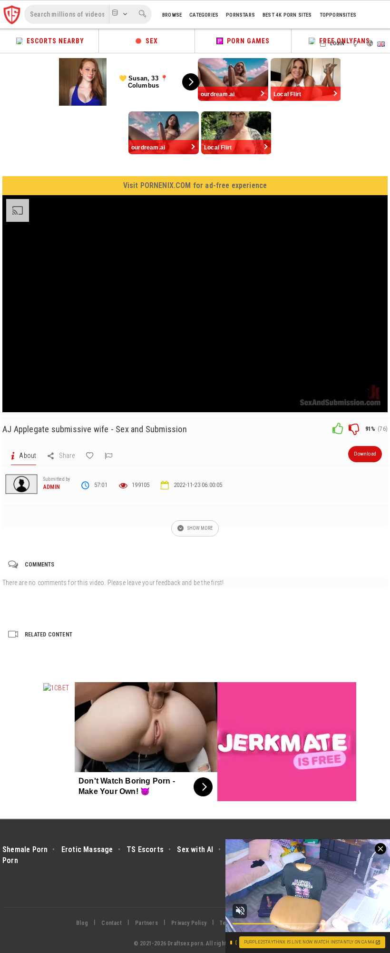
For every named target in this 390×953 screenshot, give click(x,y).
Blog (82, 923)
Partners (146, 923)
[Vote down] (354, 429)
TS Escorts (145, 849)
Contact (111, 923)
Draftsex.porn (185, 943)
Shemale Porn (25, 849)
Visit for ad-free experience (195, 185)
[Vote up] (337, 429)
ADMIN (51, 487)
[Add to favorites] (89, 455)
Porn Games (246, 41)
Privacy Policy (188, 923)
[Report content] (108, 455)
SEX (150, 41)
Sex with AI (195, 849)
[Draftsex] (11, 14)
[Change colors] (357, 43)
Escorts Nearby (53, 41)
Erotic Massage (87, 849)
